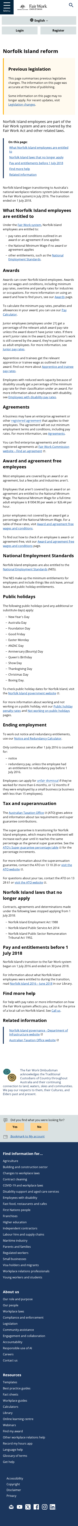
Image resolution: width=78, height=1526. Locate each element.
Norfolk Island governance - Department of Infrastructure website (38, 1032)
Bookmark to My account (27, 1136)
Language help (13, 1450)
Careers (8, 1354)
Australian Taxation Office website (32, 1040)
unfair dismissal (48, 781)
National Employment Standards (35, 257)
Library (8, 1413)
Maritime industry (15, 1241)
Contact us (10, 1360)
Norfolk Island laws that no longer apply (36, 157)
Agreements (56, 434)
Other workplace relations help (24, 1437)
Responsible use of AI (17, 1348)
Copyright (13, 1484)
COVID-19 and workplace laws (23, 1185)
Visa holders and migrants (21, 1265)
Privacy (11, 1496)
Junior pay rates (13, 349)
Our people (10, 1305)
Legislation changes (21, 105)
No (39, 1127)
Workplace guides (15, 1401)
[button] (71, 7)
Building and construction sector (25, 1167)
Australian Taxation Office (26, 813)
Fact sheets (10, 1394)
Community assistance (18, 1330)
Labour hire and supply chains (23, 1234)
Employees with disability (20, 1198)
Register (58, 30)
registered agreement (26, 421)
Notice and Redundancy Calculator (37, 738)
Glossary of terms (15, 1456)
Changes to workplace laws (21, 1173)
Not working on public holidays (49, 711)
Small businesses (14, 1259)
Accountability (12, 1342)
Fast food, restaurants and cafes (25, 1204)
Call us (56, 1011)
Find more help (19, 169)
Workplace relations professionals (26, 1271)
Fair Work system (29, 225)
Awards (60, 297)
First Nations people (16, 1210)
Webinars (9, 1425)
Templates (10, 1382)
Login (20, 30)
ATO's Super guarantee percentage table (30, 847)
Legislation (10, 1324)
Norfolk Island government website (32, 693)
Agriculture (10, 1161)
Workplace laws (13, 1311)
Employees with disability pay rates (32, 397)
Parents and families (17, 1247)
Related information (23, 175)
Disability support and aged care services (31, 1192)
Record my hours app (17, 1443)
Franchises (10, 1216)
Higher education (15, 1222)
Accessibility (15, 1478)
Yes (15, 1127)
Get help (9, 1462)
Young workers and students (22, 1277)
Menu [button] (6, 10)
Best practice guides (16, 1388)
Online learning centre (18, 1419)
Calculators (10, 1407)
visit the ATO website (29, 882)
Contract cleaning (15, 1179)
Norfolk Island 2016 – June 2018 (31, 984)
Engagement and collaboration (24, 1336)
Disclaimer (14, 1490)
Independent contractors (20, 1228)
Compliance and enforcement (23, 1317)
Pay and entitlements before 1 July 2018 (36, 163)
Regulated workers (15, 1253)
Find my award (13, 1431)
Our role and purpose (18, 1299)
